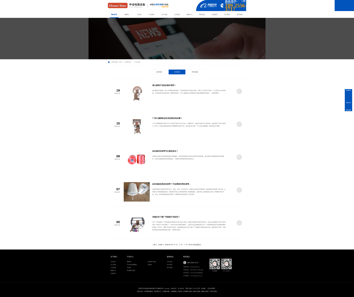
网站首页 (114, 14)
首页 (120, 62)
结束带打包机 (152, 261)
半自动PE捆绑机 (132, 264)
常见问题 (195, 72)
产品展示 (152, 14)
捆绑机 (127, 14)
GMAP (181, 288)
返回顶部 (348, 110)
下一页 (186, 244)
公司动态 (159, 72)
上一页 (181, 244)
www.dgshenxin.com (196, 275)
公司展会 (177, 14)
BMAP (174, 288)
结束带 (150, 264)
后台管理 (211, 288)
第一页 (176, 244)
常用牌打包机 (131, 270)
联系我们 (240, 14)
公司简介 (113, 261)
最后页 (190, 244)
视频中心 (189, 14)
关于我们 (227, 14)
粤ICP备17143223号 (192, 288)
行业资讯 (137, 62)
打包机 (139, 14)
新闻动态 (202, 14)
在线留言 (215, 14)
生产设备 (164, 14)
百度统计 (157, 291)
